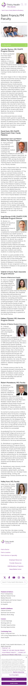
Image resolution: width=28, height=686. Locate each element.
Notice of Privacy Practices (11, 655)
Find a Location (5, 552)
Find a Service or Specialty (9, 555)
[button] (26, 4)
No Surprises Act (6, 602)
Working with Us (6, 623)
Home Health (5, 637)
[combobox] (14, 582)
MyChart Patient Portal (8, 596)
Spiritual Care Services (8, 612)
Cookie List (22, 652)
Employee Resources (15, 560)
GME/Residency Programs (15, 566)
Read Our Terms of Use (18, 672)
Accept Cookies (14, 683)
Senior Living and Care (8, 633)
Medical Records (6, 598)
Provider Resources (15, 563)
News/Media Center (15, 569)
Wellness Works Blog (7, 614)
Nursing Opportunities (8, 627)
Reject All (14, 679)
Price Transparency (7, 594)
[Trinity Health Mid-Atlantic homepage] (10, 7)
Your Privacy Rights (9, 652)
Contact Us (6, 648)
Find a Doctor (5, 549)
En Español (4, 604)
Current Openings (6, 621)
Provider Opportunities (8, 625)
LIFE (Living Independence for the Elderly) (13, 635)
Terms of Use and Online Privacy (13, 650)
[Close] (26, 657)
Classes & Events (6, 610)
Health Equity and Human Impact (11, 600)
